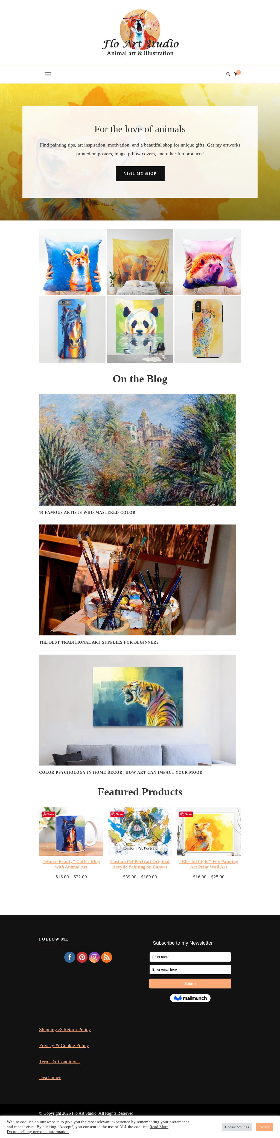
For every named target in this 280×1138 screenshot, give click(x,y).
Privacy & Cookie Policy (64, 1045)
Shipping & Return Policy (65, 1029)
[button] (72, 262)
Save (50, 814)
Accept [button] (264, 1127)
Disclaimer (50, 1077)
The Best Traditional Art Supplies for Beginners (99, 642)
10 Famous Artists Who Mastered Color (87, 513)
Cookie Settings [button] (237, 1127)
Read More (159, 1127)
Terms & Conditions (59, 1061)
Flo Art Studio (84, 1113)
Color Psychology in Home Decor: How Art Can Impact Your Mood (121, 772)
